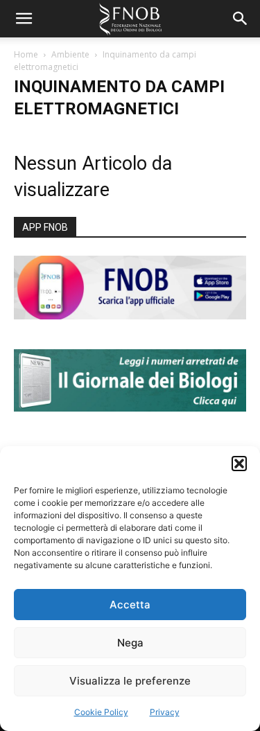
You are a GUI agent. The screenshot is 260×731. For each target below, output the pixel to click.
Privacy (165, 712)
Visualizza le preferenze (130, 680)
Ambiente (70, 54)
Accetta (130, 604)
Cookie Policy (101, 712)
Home (26, 54)
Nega (130, 642)
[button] (239, 463)
